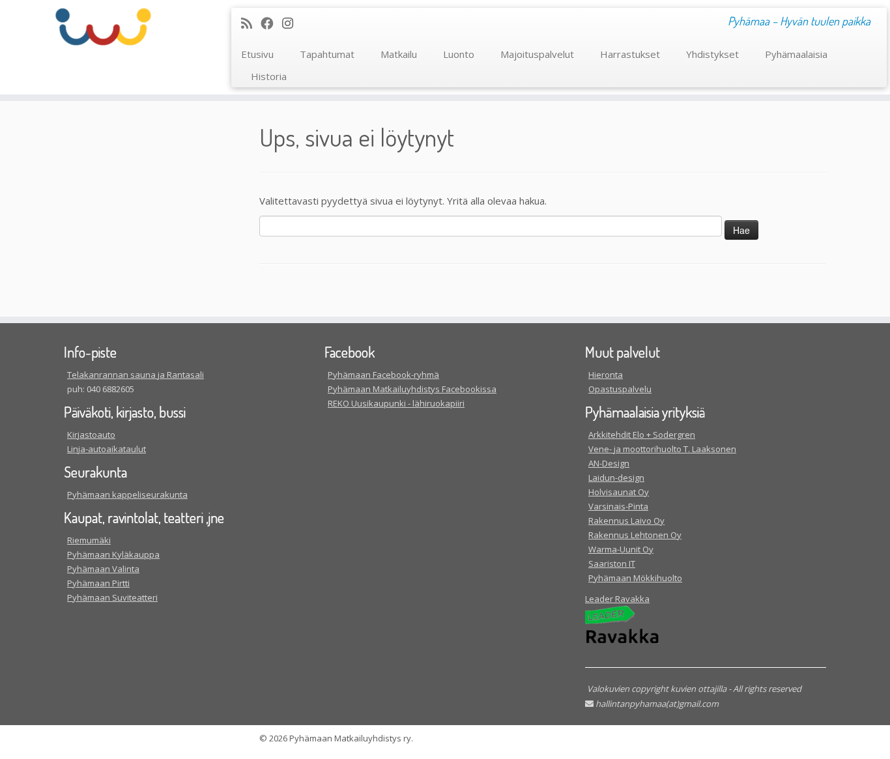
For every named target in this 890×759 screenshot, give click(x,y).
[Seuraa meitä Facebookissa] (271, 23)
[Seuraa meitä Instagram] (292, 23)
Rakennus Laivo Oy (626, 520)
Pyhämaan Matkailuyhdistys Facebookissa (412, 389)
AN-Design (608, 463)
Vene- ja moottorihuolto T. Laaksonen (662, 449)
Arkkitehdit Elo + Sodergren (641, 434)
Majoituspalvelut (537, 54)
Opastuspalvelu (620, 389)
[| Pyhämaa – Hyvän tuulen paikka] (102, 27)
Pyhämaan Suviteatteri (112, 597)
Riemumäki (89, 540)
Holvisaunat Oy (618, 492)
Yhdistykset (712, 54)
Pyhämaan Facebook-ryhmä (383, 374)
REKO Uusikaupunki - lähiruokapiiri (396, 403)
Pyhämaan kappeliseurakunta (127, 494)
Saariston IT (611, 563)
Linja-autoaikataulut (106, 449)
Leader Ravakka (617, 599)
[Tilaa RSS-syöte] (251, 23)
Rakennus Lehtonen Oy (635, 535)
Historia (269, 76)
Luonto (458, 54)
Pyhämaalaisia (796, 54)
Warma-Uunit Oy (620, 549)
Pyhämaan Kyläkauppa (113, 554)
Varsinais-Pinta (618, 506)
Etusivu (257, 54)
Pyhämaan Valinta (103, 569)
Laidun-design (616, 477)
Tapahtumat (327, 54)
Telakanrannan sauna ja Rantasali (135, 374)
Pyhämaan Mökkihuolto (635, 578)
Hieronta (605, 374)
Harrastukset (630, 54)
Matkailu (398, 54)
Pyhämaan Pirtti (98, 583)
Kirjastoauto (91, 434)
